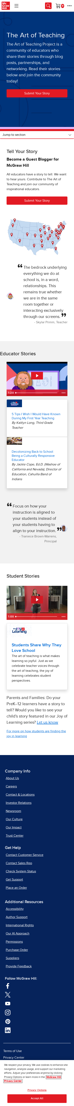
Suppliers (12, 958)
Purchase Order (17, 950)
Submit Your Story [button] (37, 93)
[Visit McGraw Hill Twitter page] (7, 994)
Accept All (37, 1098)
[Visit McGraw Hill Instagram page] (7, 1012)
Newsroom (13, 811)
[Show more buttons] (63, 393)
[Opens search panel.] (48, 5)
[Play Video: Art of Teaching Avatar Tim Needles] (37, 375)
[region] (37, 1083)
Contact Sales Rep (19, 863)
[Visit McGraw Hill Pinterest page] (7, 1021)
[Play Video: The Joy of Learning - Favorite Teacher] (37, 599)
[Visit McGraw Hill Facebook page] (7, 985)
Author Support (17, 917)
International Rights (20, 925)
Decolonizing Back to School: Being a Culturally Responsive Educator (33, 456)
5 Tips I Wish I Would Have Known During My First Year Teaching (36, 416)
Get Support (14, 879)
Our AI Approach (17, 933)
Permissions (14, 941)
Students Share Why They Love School (36, 648)
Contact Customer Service (24, 855)
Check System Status (21, 871)
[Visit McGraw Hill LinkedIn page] (7, 1030)
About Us (12, 778)
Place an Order (16, 887)
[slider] (37, 393)
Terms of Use (12, 1051)
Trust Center (14, 835)
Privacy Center (13, 1057)
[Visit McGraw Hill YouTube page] (7, 1003)
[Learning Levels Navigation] (16, 5)
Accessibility (15, 909)
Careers (11, 786)
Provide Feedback (19, 966)
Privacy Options (37, 1090)
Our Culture (14, 819)
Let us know (47, 722)
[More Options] (69, 6)
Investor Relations (18, 802)
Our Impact (14, 827)
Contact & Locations (20, 794)
